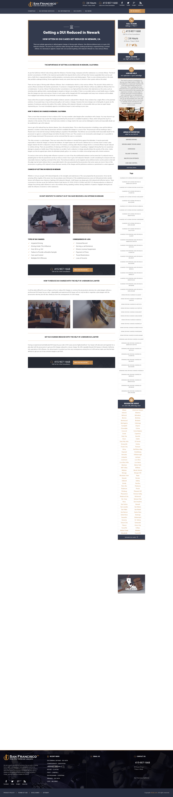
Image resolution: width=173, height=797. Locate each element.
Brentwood (124, 420)
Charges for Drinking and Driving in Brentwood (131, 279)
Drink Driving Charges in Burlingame (131, 335)
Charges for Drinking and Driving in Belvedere (131, 262)
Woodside (124, 533)
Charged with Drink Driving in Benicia (131, 206)
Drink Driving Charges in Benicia (131, 319)
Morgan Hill (137, 473)
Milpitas (124, 470)
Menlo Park (137, 465)
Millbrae (137, 467)
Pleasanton (124, 494)
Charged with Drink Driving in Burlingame (131, 224)
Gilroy (124, 449)
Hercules (124, 454)
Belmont (124, 415)
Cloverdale (124, 428)
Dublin (138, 439)
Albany (124, 410)
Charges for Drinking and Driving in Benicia (131, 268)
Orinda (124, 483)
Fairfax (138, 444)
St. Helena (138, 520)
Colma (138, 428)
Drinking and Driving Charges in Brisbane (131, 386)
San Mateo (138, 507)
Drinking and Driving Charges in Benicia (131, 370)
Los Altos (138, 460)
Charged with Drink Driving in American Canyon (131, 182)
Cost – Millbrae (52, 781)
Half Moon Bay (137, 449)
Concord (124, 431)
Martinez (124, 465)
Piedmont (124, 488)
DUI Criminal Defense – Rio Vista (57, 760)
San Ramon (124, 512)
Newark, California (108, 347)
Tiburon (124, 525)
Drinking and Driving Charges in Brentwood (131, 380)
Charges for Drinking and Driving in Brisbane (131, 284)
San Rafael (138, 509)
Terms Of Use (23, 792)
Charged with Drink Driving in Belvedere (131, 201)
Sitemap (46, 792)
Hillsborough (138, 454)
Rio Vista (124, 499)
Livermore (124, 460)
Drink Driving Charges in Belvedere (131, 316)
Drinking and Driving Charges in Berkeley (131, 375)
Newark (124, 478)
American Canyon (137, 410)
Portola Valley (138, 494)
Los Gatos (138, 462)
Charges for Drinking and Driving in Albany (131, 235)
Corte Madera (138, 431)
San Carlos (124, 504)
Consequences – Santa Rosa (56, 763)
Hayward (124, 452)
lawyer (59, 49)
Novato (138, 478)
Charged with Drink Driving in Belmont (131, 196)
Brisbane (137, 420)
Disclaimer (35, 792)
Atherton (137, 413)
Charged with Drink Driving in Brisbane (131, 219)
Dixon (124, 439)
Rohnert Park (138, 499)
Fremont (137, 447)
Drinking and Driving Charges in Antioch (131, 349)
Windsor (137, 530)
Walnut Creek (124, 530)
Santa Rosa (124, 515)
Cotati (124, 433)
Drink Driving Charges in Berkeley (131, 323)
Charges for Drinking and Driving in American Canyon (131, 240)
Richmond (138, 496)
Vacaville (124, 528)
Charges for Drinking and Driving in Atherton (131, 251)
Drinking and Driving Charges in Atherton (131, 354)
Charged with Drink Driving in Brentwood (131, 214)
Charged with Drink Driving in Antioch (131, 187)
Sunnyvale (138, 522)
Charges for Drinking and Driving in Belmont (131, 257)
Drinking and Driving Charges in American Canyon (131, 343)
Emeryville (124, 444)
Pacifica (137, 483)
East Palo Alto (124, 441)
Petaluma (138, 486)
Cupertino (138, 433)
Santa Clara (137, 512)
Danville (137, 436)
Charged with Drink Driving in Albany (131, 178)
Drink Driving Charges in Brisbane (131, 331)
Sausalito (124, 517)
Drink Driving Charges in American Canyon (131, 299)
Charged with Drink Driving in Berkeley (131, 210)
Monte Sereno (138, 470)
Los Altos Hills (124, 462)
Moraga (124, 473)
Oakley (138, 481)
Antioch (124, 413)
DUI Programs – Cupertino (55, 775)
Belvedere (138, 415)
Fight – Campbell (53, 772)
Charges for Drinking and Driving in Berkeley (131, 273)
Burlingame (124, 423)
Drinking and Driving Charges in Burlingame (131, 391)
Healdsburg (137, 452)
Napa (137, 475)
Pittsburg (124, 491)
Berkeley (137, 418)
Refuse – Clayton (52, 769)
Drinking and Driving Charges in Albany (131, 339)
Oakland (124, 481)
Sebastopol (137, 517)
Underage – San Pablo (54, 766)
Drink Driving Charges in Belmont (131, 312)
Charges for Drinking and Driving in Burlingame (131, 290)
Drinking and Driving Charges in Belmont (131, 360)
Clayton (137, 426)
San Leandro (124, 507)
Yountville (138, 533)
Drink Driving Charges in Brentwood (131, 327)
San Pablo (124, 509)
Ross (124, 502)
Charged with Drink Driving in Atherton (131, 192)
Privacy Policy (9, 792)
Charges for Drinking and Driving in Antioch (131, 246)
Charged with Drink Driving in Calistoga (131, 229)
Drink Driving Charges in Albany (131, 295)
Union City (138, 525)
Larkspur (137, 457)
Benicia (124, 418)
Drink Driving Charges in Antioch (131, 304)
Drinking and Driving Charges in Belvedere (131, 365)
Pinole (138, 488)
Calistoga (138, 423)
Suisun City (124, 522)
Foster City (124, 447)
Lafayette (124, 457)
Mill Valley (124, 467)
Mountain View (124, 475)
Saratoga (137, 515)
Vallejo (138, 528)
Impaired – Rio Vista (53, 778)
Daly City (124, 436)
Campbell (124, 426)
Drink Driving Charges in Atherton (131, 308)
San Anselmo (138, 502)
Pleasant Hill (138, 491)
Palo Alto (124, 486)
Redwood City (124, 496)
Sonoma (124, 520)
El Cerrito (138, 441)
